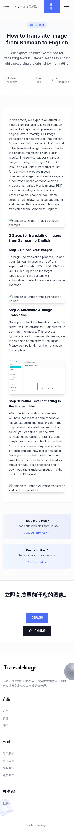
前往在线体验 (37, 630)
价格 (6, 718)
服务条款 (8, 761)
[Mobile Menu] (66, 6)
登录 (51, 6)
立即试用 (37, 618)
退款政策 (8, 775)
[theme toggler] (17, 6)
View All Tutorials (35, 533)
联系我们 (8, 753)
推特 (6, 803)
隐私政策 (8, 768)
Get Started (35, 562)
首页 (6, 711)
